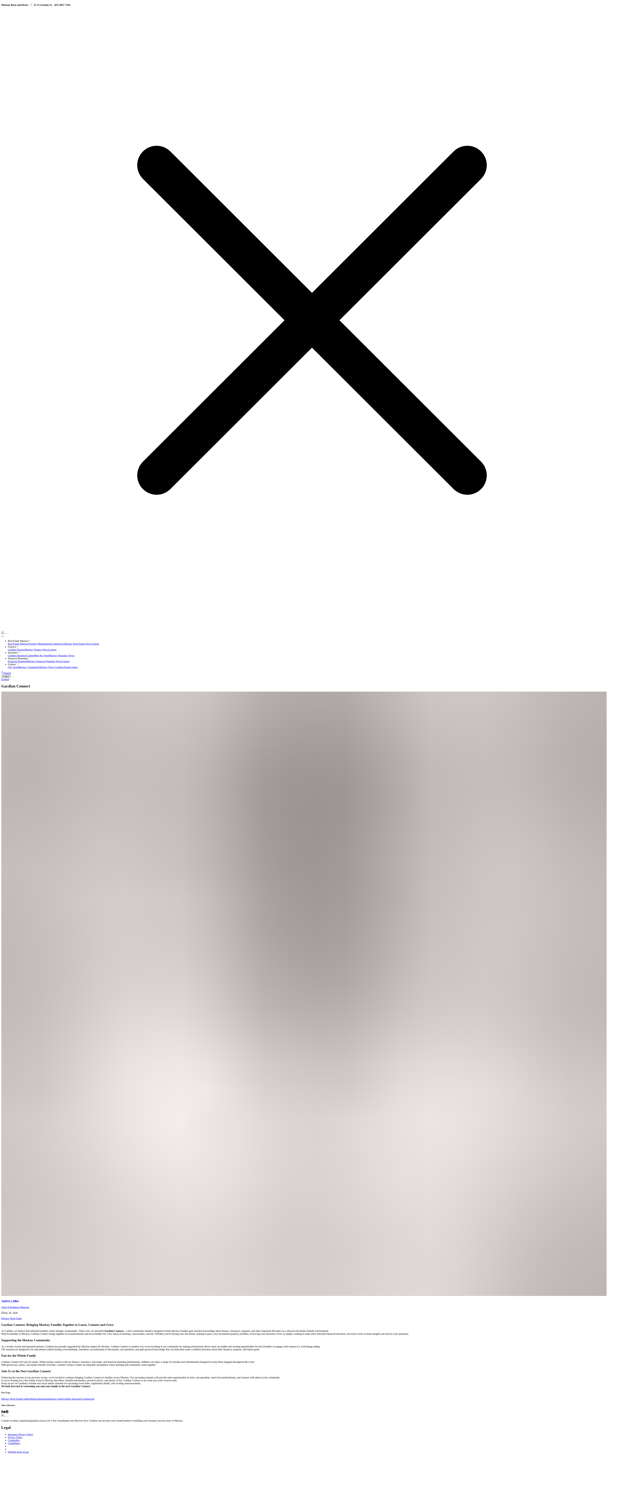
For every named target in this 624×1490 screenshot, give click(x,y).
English (6, 676)
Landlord (26, 1399)
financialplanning (40, 1399)
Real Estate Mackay (18, 643)
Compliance (14, 1443)
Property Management (39, 643)
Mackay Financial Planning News (44, 661)
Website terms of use (18, 1452)
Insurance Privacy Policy (20, 1434)
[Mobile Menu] (2, 636)
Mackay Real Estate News (77, 643)
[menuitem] (312, 679)
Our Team (13, 667)
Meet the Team (41, 655)
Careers (95, 643)
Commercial (57, 643)
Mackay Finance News (37, 649)
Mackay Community (28, 667)
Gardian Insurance (17, 655)
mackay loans (56, 1399)
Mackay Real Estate (11, 1318)
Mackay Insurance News (62, 655)
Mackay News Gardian (51, 667)
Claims (30, 655)
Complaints (14, 1440)
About (66, 667)
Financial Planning (17, 661)
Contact (74, 667)
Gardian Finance (16, 649)
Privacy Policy (15, 1437)
